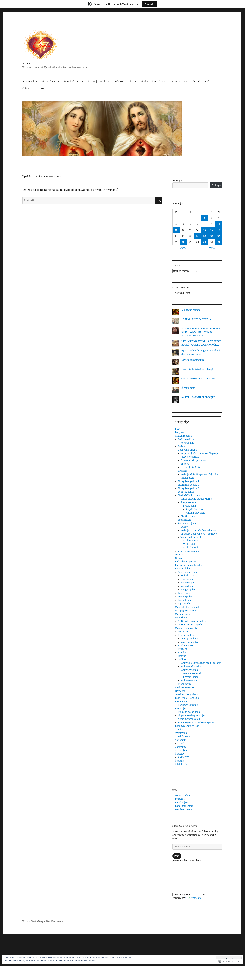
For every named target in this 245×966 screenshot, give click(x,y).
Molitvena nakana (191, 310)
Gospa (178, 558)
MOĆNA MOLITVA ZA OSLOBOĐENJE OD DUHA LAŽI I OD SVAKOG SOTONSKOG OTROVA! (201, 332)
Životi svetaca (188, 516)
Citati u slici (187, 579)
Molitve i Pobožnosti (153, 81)
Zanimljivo (181, 747)
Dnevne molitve (186, 635)
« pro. (183, 248)
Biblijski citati (188, 575)
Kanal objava (181, 802)
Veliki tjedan (187, 477)
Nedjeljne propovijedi (189, 719)
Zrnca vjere (181, 750)
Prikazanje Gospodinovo (193, 460)
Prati (176, 856)
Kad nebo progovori (185, 561)
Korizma (182, 470)
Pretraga (177, 180)
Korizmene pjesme (188, 705)
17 (219, 230)
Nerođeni (180, 691)
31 (219, 242)
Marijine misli (182, 614)
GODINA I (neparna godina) (192, 621)
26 (183, 242)
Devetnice (183, 631)
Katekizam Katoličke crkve (189, 565)
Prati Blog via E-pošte (184, 826)
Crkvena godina (183, 435)
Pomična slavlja (186, 491)
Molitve (182, 659)
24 (219, 236)
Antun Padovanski (195, 512)
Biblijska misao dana (189, 712)
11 (176, 230)
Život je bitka (188, 388)
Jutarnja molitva (98, 81)
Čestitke (179, 760)
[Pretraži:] (89, 200)
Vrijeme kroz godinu (189, 551)
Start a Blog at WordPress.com (47, 921)
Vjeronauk (180, 740)
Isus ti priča (184, 593)
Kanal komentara (184, 806)
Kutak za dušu (182, 568)
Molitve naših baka (191, 666)
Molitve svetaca (189, 680)
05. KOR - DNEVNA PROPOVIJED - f (200, 397)
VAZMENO (183, 757)
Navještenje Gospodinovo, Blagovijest (200, 453)
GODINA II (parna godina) (192, 624)
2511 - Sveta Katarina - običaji (197, 369)
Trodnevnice (185, 684)
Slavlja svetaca (188, 502)
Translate (196, 898)
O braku (182, 743)
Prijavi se (180, 799)
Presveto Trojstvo (190, 456)
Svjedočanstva (73, 81)
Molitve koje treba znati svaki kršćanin (201, 663)
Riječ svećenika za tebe (187, 726)
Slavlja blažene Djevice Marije (196, 498)
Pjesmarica (181, 701)
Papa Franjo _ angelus (187, 698)
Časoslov (179, 753)
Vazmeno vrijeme (187, 523)
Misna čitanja (50, 81)
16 (211, 230)
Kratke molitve (186, 645)
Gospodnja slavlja (187, 449)
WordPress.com (183, 809)
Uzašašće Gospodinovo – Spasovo (199, 533)
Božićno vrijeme (186, 439)
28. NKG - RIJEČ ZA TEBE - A (197, 319)
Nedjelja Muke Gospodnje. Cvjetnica (199, 474)
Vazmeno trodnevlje (191, 537)
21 (197, 236)
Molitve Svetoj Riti (192, 673)
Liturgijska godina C (188, 488)
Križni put (183, 649)
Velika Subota (190, 540)
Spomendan (184, 519)
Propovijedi (181, 708)
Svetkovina (181, 733)
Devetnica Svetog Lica (193, 360)
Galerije (179, 554)
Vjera (26, 63)
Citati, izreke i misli (188, 572)
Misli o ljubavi (188, 586)
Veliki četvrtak (190, 547)
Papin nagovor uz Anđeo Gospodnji (196, 722)
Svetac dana (180, 81)
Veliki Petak (189, 544)
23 (211, 236)
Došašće (182, 446)
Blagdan (179, 432)
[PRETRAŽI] (159, 200)
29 (204, 242)
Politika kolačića (88, 960)
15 (205, 230)
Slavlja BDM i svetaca (189, 495)
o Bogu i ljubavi (189, 589)
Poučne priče (202, 81)
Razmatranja (185, 600)
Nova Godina (187, 442)
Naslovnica (29, 81)
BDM (177, 429)
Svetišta (179, 729)
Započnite (149, 4)
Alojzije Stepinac (195, 509)
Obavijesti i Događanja (186, 694)
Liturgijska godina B (188, 484)
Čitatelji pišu (181, 764)
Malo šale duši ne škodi (187, 607)
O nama (40, 88)
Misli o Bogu (187, 582)
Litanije (182, 656)
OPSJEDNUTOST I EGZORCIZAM (198, 378)
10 (219, 224)
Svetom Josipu (190, 677)
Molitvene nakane (184, 687)
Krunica (182, 652)
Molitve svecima (189, 670)
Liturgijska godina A (188, 481)
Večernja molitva (125, 81)
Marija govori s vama (186, 610)
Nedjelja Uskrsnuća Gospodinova (198, 530)
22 (204, 236)
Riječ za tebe (184, 603)
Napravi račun (182, 795)
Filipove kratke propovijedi (192, 715)
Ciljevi (26, 88)
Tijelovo (185, 463)
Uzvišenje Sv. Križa (190, 467)
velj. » (213, 248)
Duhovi (184, 526)
